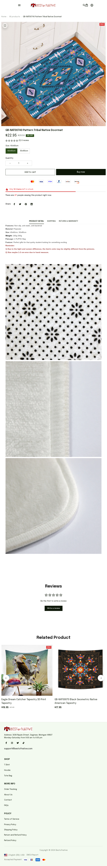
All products (14, 17)
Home (3, 17)
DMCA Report (32, 855)
